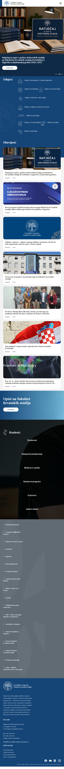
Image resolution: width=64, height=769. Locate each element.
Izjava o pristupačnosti (9, 757)
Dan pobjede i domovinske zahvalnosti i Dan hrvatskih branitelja (28, 347)
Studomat (32, 440)
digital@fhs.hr (25, 742)
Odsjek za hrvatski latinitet (32, 122)
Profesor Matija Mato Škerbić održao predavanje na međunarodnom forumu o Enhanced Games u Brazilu (27, 313)
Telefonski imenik (8, 750)
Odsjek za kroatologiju (31, 89)
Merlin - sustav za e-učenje (11, 589)
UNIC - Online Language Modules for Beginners (12, 616)
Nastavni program (32, 481)
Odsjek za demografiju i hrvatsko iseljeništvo (38, 80)
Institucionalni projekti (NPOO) (11, 580)
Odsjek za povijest (53, 122)
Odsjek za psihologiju (30, 131)
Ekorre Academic (57, 764)
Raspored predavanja (32, 454)
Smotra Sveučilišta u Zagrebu (11, 632)
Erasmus (32, 495)
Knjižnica (8, 556)
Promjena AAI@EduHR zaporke (11, 533)
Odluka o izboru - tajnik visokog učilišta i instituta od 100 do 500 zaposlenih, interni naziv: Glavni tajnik (30, 243)
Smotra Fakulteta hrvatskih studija (10, 642)
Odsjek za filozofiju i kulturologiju (35, 97)
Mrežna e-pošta (32, 468)
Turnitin (8, 598)
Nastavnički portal (11, 564)
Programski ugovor (11, 571)
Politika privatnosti (8, 752)
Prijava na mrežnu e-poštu (14, 541)
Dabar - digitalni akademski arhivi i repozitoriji (12, 668)
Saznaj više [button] (9, 68)
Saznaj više (7, 177)
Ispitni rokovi (32, 509)
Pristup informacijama (9, 754)
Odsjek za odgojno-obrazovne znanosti (36, 107)
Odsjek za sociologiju (32, 115)
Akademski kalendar (12, 525)
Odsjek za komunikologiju (52, 89)
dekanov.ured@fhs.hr (14, 738)
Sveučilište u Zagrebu (12, 624)
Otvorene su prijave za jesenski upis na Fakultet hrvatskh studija (29, 278)
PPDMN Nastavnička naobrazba (11, 606)
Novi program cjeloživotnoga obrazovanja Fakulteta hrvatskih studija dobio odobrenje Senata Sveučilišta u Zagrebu (31, 208)
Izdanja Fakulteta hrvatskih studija (10, 651)
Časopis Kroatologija (12, 660)
